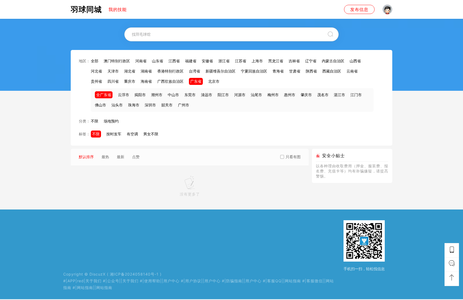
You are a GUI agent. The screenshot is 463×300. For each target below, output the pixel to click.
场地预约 (111, 121)
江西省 (174, 61)
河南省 (141, 61)
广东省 (195, 81)
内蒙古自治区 (333, 61)
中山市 (173, 94)
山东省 (157, 61)
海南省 (146, 81)
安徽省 (207, 61)
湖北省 (129, 71)
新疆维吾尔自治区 (221, 71)
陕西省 (311, 71)
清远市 (206, 94)
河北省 (96, 71)
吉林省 (294, 61)
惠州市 (289, 94)
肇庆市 (306, 94)
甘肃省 (294, 71)
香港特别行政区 (170, 71)
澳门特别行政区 (117, 61)
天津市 (113, 71)
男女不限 (150, 134)
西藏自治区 (331, 71)
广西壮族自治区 (170, 81)
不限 (94, 121)
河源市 (239, 94)
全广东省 (103, 94)
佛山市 (100, 105)
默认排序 (86, 156)
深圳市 (150, 105)
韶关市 (167, 105)
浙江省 (224, 61)
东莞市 (190, 94)
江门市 (356, 94)
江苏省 (240, 61)
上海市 (257, 61)
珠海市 (133, 105)
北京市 (213, 81)
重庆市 (129, 81)
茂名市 (322, 94)
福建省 (190, 61)
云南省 (352, 71)
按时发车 (113, 134)
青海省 (278, 71)
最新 (120, 156)
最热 (105, 156)
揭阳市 (140, 94)
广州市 (183, 105)
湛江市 (339, 94)
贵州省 (96, 81)
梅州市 (273, 94)
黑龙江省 (275, 61)
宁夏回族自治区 (254, 71)
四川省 (113, 81)
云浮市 (123, 94)
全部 (94, 61)
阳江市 (223, 94)
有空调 (132, 134)
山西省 (355, 61)
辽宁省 (310, 61)
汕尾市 (256, 94)
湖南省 (146, 71)
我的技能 (118, 9)
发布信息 (359, 9)
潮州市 (156, 94)
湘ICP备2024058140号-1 (134, 274)
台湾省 (194, 71)
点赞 (136, 156)
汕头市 (117, 105)
